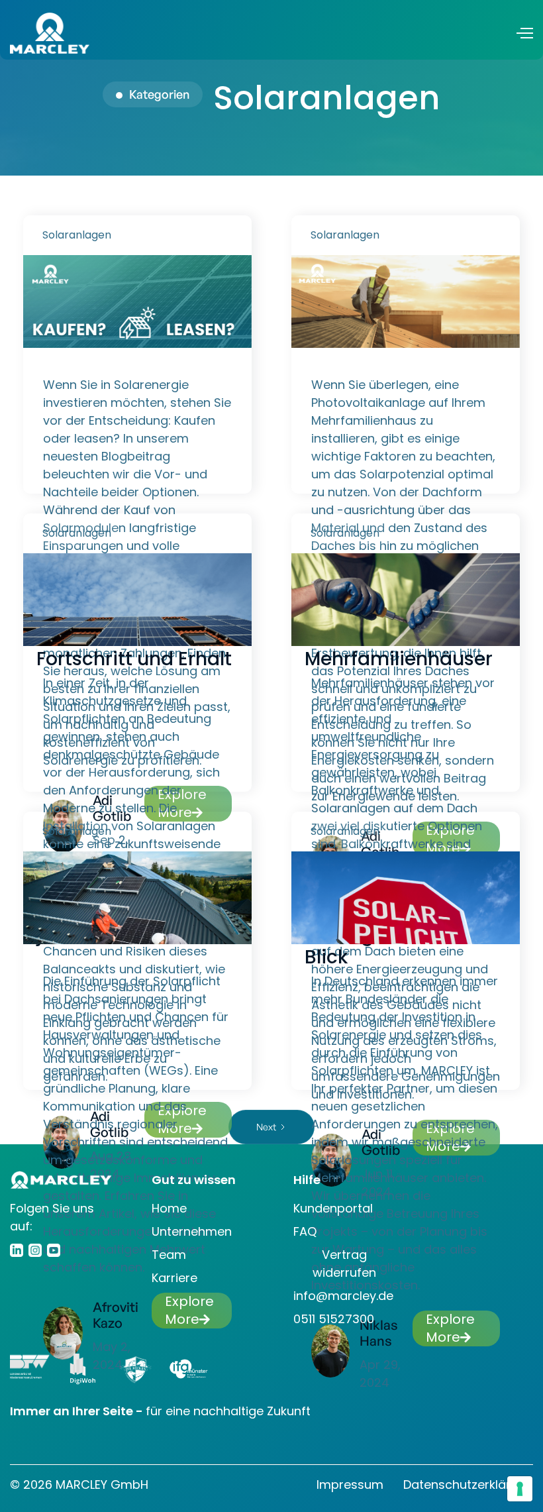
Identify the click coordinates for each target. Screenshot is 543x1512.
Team (169, 1254)
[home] (49, 33)
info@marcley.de (343, 1295)
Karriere (174, 1277)
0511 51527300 (333, 1319)
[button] (524, 33)
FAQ (305, 1231)
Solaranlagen (76, 235)
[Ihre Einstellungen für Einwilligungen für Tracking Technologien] (519, 1488)
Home (169, 1208)
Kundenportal (333, 1208)
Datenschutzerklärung (468, 1484)
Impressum (350, 1484)
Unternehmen (192, 1231)
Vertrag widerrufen (344, 1263)
